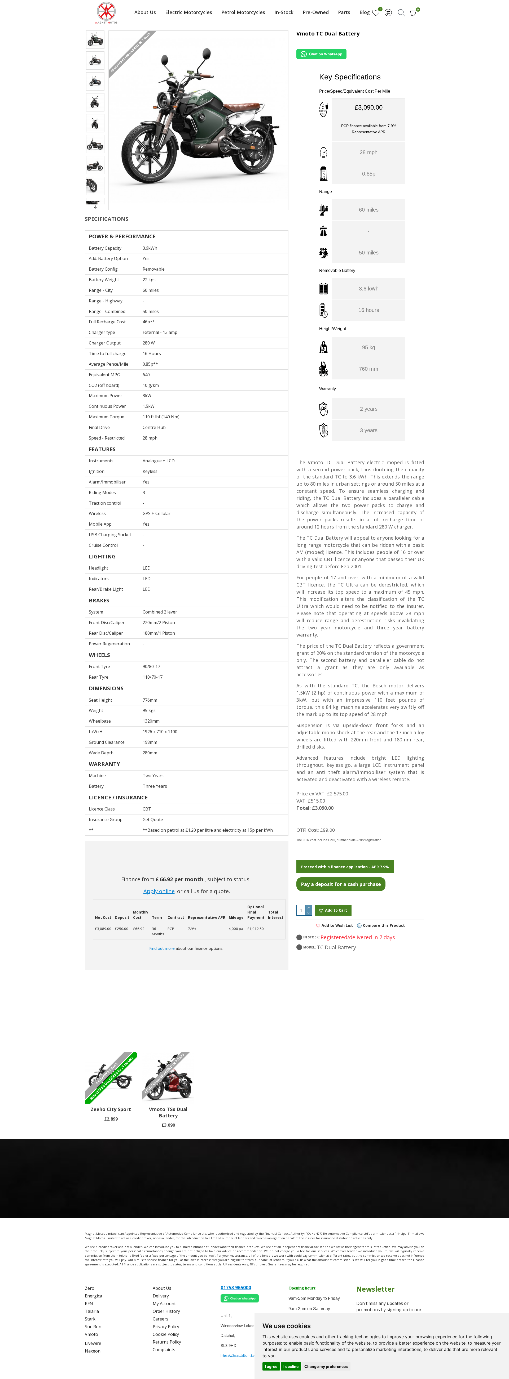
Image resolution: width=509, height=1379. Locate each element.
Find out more (162, 948)
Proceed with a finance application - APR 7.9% (345, 866)
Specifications (106, 219)
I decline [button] (291, 1366)
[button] (95, 31)
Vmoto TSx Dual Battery (168, 1112)
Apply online (159, 891)
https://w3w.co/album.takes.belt (243, 1356)
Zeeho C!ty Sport (111, 1109)
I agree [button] (271, 1366)
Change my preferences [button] (326, 1366)
